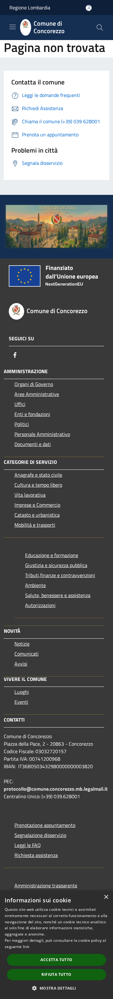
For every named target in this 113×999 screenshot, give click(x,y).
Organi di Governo (33, 384)
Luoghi (21, 692)
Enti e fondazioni (32, 414)
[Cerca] (100, 27)
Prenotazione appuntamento (44, 825)
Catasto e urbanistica (37, 515)
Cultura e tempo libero (38, 485)
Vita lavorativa (30, 495)
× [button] (106, 897)
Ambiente (35, 585)
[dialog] (56, 944)
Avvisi (20, 663)
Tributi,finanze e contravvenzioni (60, 575)
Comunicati (26, 653)
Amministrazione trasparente (45, 885)
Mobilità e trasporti (34, 525)
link (26, 946)
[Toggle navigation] (12, 27)
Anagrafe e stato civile (38, 475)
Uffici (19, 404)
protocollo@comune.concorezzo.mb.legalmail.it (56, 789)
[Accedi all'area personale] (89, 8)
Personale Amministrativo (42, 434)
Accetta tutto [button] (56, 959)
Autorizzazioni (40, 605)
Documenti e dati (32, 444)
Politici (21, 424)
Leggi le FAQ (27, 845)
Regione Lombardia (29, 7)
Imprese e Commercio (37, 505)
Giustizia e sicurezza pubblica (56, 565)
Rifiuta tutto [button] (56, 974)
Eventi (21, 702)
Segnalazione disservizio (40, 835)
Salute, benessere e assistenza (57, 595)
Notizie (22, 643)
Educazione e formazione (51, 555)
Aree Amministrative (36, 394)
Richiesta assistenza (36, 855)
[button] (56, 988)
